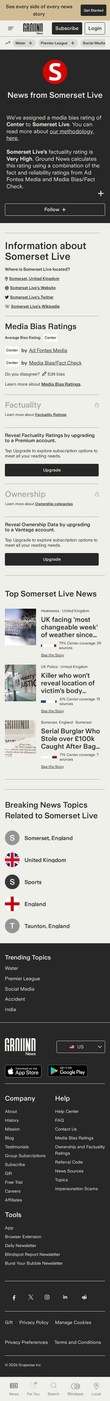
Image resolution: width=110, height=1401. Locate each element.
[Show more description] (55, 193)
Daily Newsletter (20, 1245)
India (10, 1009)
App (9, 1227)
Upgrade (52, 470)
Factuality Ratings (50, 415)
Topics (61, 1179)
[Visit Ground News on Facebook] (14, 1297)
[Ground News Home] (33, 29)
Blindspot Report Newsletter (32, 1254)
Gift (8, 1173)
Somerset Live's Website (33, 288)
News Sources (69, 1170)
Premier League (54, 43)
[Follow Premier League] (72, 43)
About (11, 1111)
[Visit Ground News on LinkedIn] (65, 1297)
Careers (12, 1191)
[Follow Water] (30, 43)
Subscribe (67, 28)
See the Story (52, 655)
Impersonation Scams (76, 1188)
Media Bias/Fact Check (55, 363)
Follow (51, 209)
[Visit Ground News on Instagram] (46, 1297)
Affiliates (13, 1199)
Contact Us (66, 1129)
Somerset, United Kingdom (38, 102)
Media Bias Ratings (60, 384)
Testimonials (17, 1146)
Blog (9, 1137)
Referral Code (69, 1162)
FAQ (59, 1120)
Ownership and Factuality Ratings (80, 1150)
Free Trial (14, 1182)
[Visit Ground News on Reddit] (84, 1297)
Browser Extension (23, 1236)
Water (20, 43)
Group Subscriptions (25, 1155)
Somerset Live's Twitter (31, 297)
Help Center (67, 1111)
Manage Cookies (73, 1322)
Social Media (94, 43)
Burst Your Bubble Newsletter (34, 1263)
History (12, 1120)
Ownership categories (54, 504)
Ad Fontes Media (48, 350)
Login (94, 28)
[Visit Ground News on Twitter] (30, 1297)
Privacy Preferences (26, 1342)
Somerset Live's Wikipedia (35, 306)
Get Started (94, 10)
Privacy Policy (34, 1322)
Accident (15, 999)
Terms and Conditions (77, 1342)
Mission (12, 1129)
